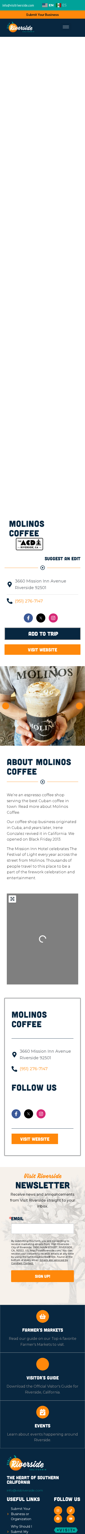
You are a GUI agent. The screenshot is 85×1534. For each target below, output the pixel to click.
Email (17, 1218)
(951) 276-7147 (29, 601)
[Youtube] (71, 1519)
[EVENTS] (42, 1412)
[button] (5, 706)
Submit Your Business (42, 14)
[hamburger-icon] (66, 27)
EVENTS (42, 1425)
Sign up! (42, 1276)
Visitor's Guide (43, 1377)
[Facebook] (58, 1519)
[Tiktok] (71, 1510)
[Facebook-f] (28, 618)
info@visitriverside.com (25, 1490)
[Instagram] (53, 618)
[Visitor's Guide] (42, 1364)
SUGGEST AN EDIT (62, 558)
